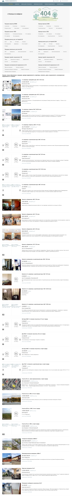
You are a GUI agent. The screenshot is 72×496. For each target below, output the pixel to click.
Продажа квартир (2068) (11, 23)
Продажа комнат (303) (10, 31)
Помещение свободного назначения (11, 69)
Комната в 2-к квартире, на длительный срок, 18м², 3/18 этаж (36, 304)
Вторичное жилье (8, 28)
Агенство (31, 51)
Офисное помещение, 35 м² (28, 468)
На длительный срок (41, 28)
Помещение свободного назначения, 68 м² (32, 483)
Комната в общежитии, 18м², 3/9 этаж (31, 199)
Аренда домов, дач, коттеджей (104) (47, 41)
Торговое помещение (20, 67)
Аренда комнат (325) (43, 31)
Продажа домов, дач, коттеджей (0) (14, 39)
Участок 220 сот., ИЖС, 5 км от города (31, 408)
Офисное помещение (8, 67)
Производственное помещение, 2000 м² (31, 453)
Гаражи (6, 59)
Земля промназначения (22, 51)
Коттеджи (17, 41)
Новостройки (16, 28)
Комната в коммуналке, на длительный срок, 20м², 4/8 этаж (36, 259)
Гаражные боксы (26, 59)
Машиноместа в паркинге (15, 59)
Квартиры (11, 4)
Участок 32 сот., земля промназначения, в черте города (35, 378)
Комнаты (17, 4)
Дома (6, 41)
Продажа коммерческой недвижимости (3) (16, 65)
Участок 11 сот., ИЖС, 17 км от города (31, 393)
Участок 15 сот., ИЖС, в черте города (30, 423)
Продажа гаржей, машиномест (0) (13, 57)
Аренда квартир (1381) (44, 23)
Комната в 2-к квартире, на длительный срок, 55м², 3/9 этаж (36, 274)
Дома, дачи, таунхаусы (26, 4)
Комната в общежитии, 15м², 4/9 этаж (31, 229)
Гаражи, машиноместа (50, 4)
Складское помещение (25, 69)
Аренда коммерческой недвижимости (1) (48, 65)
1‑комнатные (7, 26)
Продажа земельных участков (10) (13, 49)
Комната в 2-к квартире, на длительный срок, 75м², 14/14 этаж (36, 288)
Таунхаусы (24, 41)
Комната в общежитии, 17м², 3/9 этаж (30, 244)
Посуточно (51, 28)
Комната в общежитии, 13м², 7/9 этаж (30, 214)
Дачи (11, 41)
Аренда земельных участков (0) (46, 49)
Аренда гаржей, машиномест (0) (46, 57)
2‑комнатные (15, 26)
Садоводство (12, 51)
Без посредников (26, 28)
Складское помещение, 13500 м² (29, 438)
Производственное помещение (10, 71)
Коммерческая (60, 4)
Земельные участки (38, 4)
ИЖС (5, 51)
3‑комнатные (23, 26)
